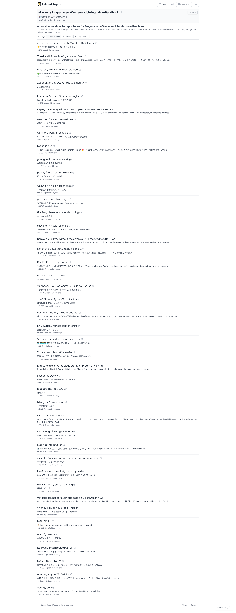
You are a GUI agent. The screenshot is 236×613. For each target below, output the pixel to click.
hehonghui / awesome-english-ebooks (59, 248)
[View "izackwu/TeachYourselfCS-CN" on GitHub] (75, 548)
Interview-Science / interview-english (58, 96)
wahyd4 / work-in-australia (52, 132)
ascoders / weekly (47, 375)
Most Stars (67, 37)
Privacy (185, 605)
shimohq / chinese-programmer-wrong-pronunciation (68, 458)
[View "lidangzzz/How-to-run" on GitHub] (66, 402)
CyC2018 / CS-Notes (49, 560)
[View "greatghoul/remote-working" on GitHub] (72, 159)
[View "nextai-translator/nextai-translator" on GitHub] (80, 312)
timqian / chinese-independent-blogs (58, 212)
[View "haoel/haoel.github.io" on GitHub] (64, 275)
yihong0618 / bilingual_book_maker (57, 507)
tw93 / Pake (44, 521)
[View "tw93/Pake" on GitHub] (52, 521)
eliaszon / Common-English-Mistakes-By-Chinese (66, 43)
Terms (193, 605)
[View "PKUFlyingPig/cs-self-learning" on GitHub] (74, 485)
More (191, 12)
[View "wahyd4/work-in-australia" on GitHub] (70, 133)
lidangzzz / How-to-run (50, 402)
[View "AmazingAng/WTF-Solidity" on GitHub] (71, 574)
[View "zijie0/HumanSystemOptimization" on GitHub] (78, 299)
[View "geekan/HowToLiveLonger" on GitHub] (70, 199)
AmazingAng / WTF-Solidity (53, 574)
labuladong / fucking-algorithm (55, 431)
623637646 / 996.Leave (51, 388)
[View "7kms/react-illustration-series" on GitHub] (74, 352)
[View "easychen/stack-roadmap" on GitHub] (70, 226)
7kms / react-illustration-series (54, 352)
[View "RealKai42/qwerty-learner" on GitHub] (70, 262)
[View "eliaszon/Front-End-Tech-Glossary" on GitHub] (80, 70)
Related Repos (51, 4)
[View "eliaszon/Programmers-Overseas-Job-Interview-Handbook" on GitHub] (121, 12)
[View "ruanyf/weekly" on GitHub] (56, 534)
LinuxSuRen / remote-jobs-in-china (57, 325)
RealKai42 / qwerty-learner (52, 262)
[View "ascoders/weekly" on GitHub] (59, 376)
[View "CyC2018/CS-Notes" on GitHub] (63, 561)
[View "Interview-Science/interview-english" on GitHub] (82, 96)
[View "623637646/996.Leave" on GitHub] (66, 389)
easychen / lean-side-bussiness (55, 119)
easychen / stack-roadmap (52, 225)
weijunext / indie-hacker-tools (54, 185)
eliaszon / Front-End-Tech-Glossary (58, 69)
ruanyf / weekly (46, 534)
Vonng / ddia (44, 587)
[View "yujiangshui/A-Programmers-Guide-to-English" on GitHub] (93, 286)
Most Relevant (53, 37)
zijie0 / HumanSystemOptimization (57, 299)
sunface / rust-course (49, 415)
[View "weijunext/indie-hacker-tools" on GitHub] (73, 186)
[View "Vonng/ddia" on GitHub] (53, 587)
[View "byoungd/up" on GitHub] (54, 146)
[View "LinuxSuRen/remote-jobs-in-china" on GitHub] (79, 326)
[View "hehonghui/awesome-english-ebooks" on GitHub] (83, 249)
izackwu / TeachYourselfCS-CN (55, 547)
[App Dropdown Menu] (196, 4)
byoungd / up (44, 146)
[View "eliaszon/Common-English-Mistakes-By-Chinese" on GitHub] (96, 43)
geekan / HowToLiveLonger (53, 199)
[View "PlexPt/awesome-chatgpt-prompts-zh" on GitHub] (84, 471)
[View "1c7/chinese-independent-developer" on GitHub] (82, 339)
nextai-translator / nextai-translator (57, 312)
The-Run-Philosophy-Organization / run (60, 56)
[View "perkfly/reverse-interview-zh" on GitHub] (73, 172)
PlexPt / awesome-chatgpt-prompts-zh (60, 471)
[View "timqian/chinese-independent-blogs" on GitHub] (81, 212)
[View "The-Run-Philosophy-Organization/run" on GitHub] (85, 56)
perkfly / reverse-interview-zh (54, 172)
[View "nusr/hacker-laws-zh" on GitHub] (64, 445)
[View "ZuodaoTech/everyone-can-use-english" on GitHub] (86, 83)
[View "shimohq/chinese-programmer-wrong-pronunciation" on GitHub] (101, 458)
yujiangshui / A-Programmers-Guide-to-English (64, 286)
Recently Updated (81, 37)
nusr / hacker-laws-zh (49, 444)
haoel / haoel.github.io (50, 275)
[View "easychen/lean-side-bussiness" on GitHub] (75, 119)
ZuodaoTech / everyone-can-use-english (60, 82)
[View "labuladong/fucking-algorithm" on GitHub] (74, 431)
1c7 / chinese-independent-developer (58, 339)
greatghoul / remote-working (54, 159)
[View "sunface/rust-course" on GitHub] (63, 415)
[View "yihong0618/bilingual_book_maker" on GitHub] (79, 508)
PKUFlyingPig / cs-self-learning (55, 484)
